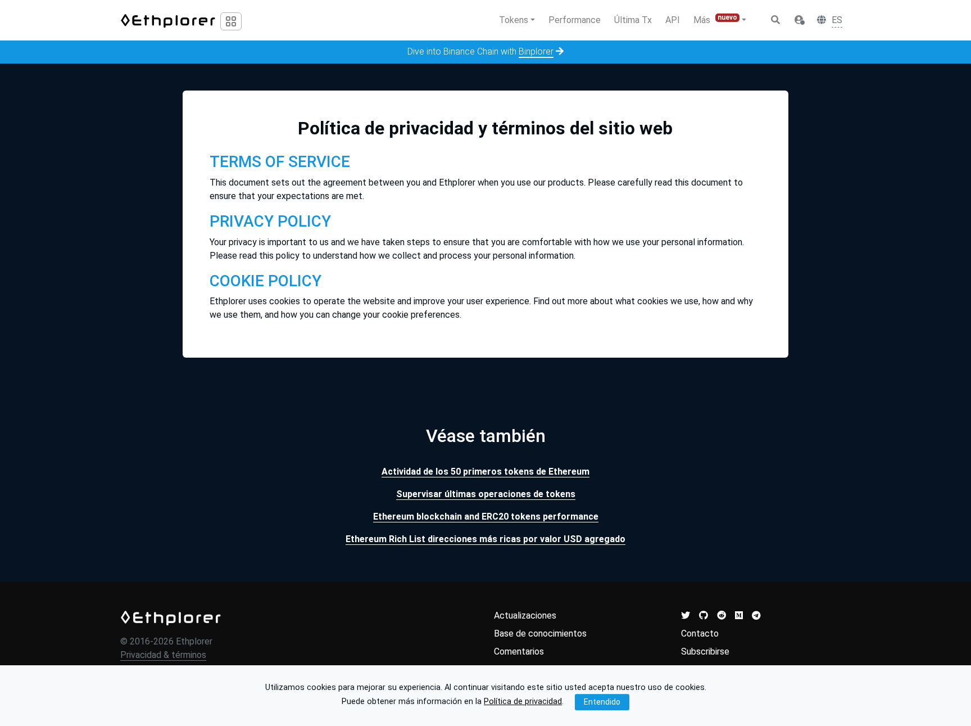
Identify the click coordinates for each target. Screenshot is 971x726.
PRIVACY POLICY (270, 221)
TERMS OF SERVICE (280, 161)
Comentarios (519, 651)
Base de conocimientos (540, 633)
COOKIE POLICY (265, 281)
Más (715, 19)
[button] (799, 20)
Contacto (700, 633)
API (672, 20)
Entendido (602, 701)
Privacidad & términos (163, 655)
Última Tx (633, 20)
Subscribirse (705, 651)
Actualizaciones (525, 615)
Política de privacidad (523, 701)
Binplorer (536, 51)
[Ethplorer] (170, 617)
